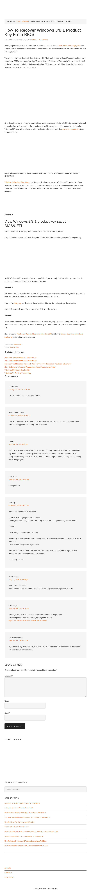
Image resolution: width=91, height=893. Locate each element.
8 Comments (43, 40)
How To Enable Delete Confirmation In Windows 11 (22, 803)
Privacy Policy (9, 877)
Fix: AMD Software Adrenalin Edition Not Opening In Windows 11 (27, 817)
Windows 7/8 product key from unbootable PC (34, 334)
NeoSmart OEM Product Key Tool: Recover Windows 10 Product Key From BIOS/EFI (38, 364)
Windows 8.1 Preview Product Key (18, 373)
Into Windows (45, 3)
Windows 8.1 (26, 21)
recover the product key (71, 129)
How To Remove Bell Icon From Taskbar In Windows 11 (24, 836)
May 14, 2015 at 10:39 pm (18, 580)
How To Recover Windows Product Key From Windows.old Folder (30, 367)
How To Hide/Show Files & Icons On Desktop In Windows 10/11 (26, 846)
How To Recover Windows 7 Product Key (20, 358)
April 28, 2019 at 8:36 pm (18, 444)
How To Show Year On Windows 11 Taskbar (19, 822)
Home (18, 21)
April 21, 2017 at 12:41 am (19, 480)
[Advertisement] (45, 153)
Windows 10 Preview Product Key (18, 370)
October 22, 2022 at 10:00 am (20, 415)
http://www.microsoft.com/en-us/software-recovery (28, 621)
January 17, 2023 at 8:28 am (19, 390)
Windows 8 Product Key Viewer (17, 182)
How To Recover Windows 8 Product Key (20, 361)
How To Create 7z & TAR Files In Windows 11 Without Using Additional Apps (31, 831)
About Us (8, 868)
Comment (9, 676)
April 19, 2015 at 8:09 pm (18, 641)
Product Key (14, 347)
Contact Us (8, 873)
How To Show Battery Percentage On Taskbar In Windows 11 (25, 813)
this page (17, 303)
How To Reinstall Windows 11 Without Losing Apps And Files (25, 841)
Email (7, 713)
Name (7, 701)
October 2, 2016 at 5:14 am (19, 506)
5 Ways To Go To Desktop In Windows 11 (19, 808)
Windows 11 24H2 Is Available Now (17, 827)
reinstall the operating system (69, 46)
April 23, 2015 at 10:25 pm (19, 609)
